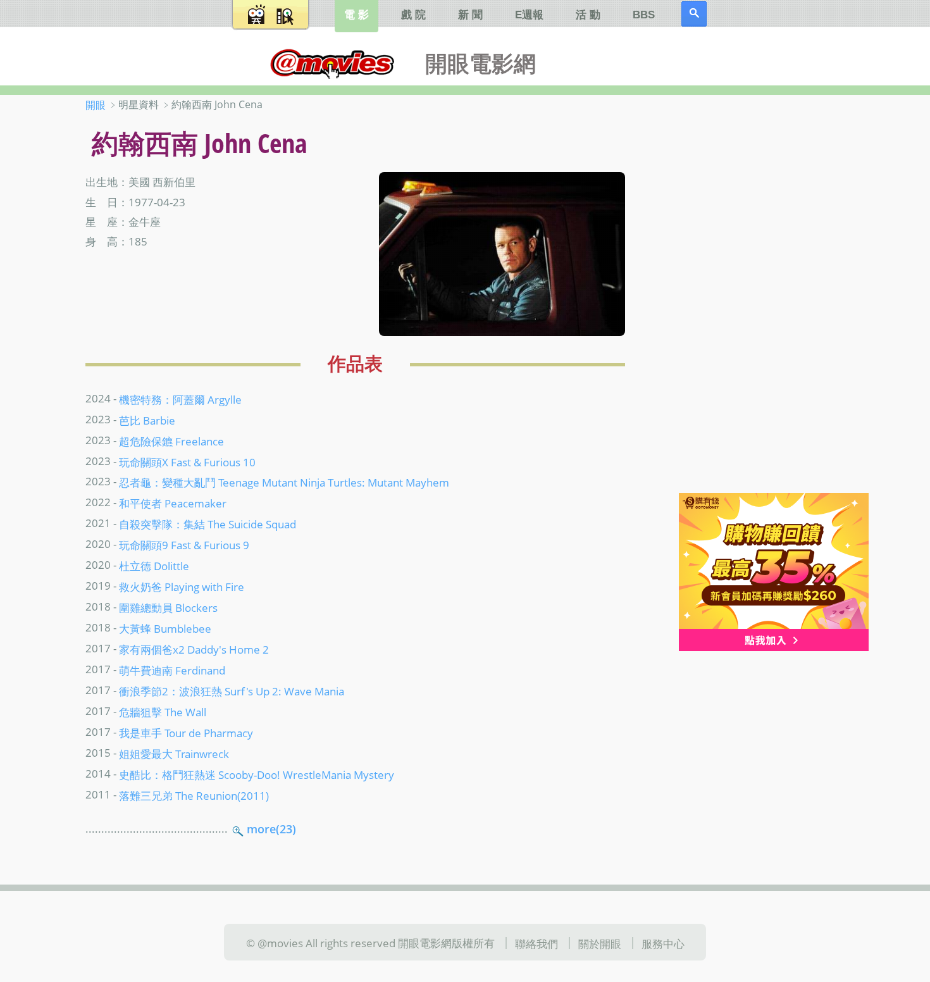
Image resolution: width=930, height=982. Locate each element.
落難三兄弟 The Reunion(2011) (194, 795)
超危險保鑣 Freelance (171, 440)
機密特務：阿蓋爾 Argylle (180, 398)
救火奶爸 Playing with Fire (181, 586)
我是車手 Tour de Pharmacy (186, 732)
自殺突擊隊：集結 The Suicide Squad (207, 523)
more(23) (271, 828)
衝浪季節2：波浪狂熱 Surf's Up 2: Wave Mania (231, 691)
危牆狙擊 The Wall (162, 711)
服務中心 (663, 943)
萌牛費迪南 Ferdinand (172, 670)
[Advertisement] (762, 297)
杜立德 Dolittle (154, 565)
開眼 (95, 105)
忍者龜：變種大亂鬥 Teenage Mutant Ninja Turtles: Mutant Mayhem (284, 482)
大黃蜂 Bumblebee (165, 628)
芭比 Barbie (147, 419)
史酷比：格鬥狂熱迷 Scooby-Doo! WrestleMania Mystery (256, 774)
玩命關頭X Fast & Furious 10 (187, 461)
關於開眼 (599, 943)
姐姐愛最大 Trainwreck (174, 753)
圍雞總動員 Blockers (168, 607)
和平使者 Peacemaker (172, 503)
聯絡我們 (536, 943)
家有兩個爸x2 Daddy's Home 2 (194, 649)
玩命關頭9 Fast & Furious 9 (184, 544)
